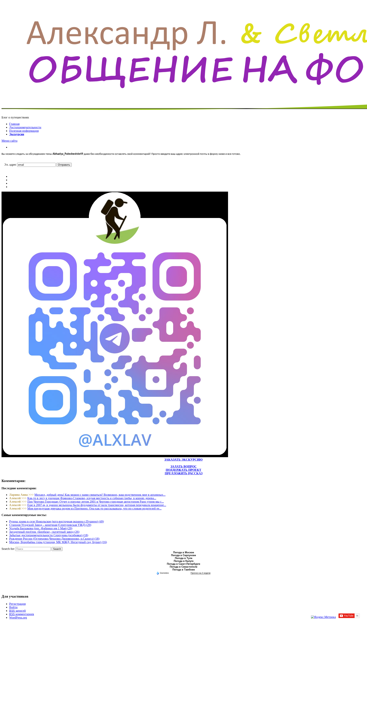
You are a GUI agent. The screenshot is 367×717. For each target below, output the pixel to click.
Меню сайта (9, 140)
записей (17, 610)
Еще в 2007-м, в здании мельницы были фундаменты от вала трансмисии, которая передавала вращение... (96, 505)
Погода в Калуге (183, 561)
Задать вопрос (184, 466)
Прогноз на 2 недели (200, 573)
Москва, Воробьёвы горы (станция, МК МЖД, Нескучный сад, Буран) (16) (58, 542)
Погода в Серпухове (183, 555)
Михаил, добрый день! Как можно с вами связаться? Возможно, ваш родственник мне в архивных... (100, 494)
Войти (13, 607)
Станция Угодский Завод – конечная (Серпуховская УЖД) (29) (50, 525)
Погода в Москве (183, 552)
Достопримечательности (25, 127)
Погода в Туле (183, 558)
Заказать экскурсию (183, 459)
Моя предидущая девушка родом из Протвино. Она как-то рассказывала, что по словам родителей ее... (94, 508)
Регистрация (17, 603)
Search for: (8, 548)
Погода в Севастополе (183, 566)
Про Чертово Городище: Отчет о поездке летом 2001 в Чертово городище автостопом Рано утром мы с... (95, 501)
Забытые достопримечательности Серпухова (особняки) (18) (48, 535)
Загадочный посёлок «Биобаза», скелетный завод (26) (44, 531)
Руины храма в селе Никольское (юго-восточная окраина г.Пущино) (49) (56, 521)
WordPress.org (18, 617)
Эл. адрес (10, 164)
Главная (14, 124)
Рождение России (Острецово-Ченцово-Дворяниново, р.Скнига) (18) (54, 538)
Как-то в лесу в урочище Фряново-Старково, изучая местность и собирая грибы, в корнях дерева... (91, 498)
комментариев (21, 614)
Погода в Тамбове (183, 569)
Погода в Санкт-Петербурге (183, 563)
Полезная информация (24, 130)
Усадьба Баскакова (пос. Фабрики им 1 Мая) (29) (40, 528)
